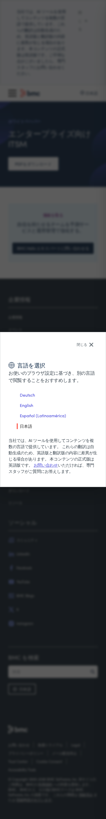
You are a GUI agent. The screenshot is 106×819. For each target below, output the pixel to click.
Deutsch (27, 395)
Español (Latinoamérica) (43, 415)
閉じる (82, 344)
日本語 (26, 426)
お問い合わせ (46, 465)
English (26, 405)
